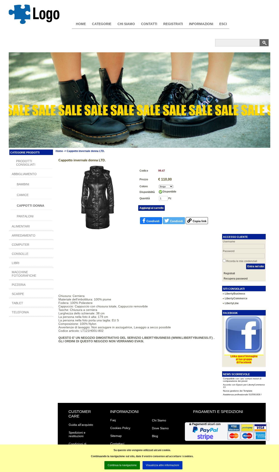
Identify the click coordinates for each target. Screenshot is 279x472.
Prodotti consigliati (25, 162)
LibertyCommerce (236, 298)
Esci (223, 24)
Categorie (101, 24)
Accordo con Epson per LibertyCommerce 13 (244, 379)
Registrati (173, 24)
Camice (23, 195)
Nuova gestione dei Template (237, 384)
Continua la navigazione (122, 465)
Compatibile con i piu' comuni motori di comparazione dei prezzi (242, 393)
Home (81, 24)
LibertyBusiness (235, 293)
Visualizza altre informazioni (162, 465)
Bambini (23, 184)
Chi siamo (126, 24)
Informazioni (201, 24)
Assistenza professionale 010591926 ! (242, 388)
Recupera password (236, 278)
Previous (13, 111)
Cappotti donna (30, 205)
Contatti (149, 24)
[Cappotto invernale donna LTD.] (97, 229)
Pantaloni (25, 216)
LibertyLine (232, 303)
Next (266, 111)
